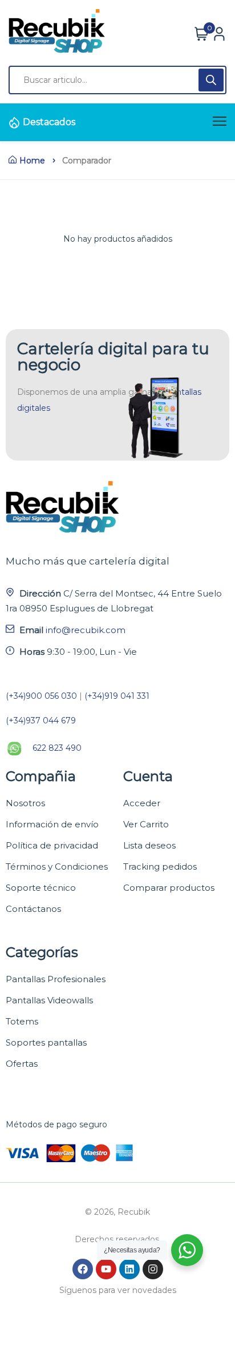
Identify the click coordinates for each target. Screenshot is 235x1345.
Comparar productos (168, 887)
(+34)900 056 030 (41, 696)
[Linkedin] (129, 1269)
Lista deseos (149, 845)
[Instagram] (153, 1269)
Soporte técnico (41, 887)
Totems (22, 1021)
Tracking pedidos (160, 866)
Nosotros (25, 803)
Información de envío (52, 824)
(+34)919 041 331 (116, 696)
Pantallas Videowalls (49, 1000)
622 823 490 (57, 748)
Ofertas (22, 1063)
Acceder (141, 803)
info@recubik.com (85, 630)
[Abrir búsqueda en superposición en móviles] (117, 80)
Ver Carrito (146, 824)
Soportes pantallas (46, 1042)
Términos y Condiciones (57, 866)
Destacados (49, 122)
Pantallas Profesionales (56, 979)
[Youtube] (106, 1269)
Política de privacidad (52, 845)
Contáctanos (33, 908)
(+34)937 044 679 (41, 720)
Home (32, 160)
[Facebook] (82, 1269)
